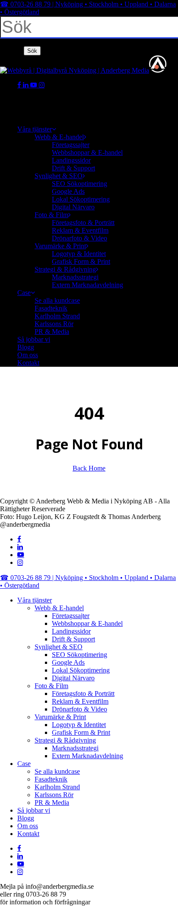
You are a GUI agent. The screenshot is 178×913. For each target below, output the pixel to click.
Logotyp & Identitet (79, 724)
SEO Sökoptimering (79, 654)
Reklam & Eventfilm (80, 701)
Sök (32, 51)
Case (24, 763)
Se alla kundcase (57, 771)
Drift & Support (73, 639)
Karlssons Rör (54, 794)
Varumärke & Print (60, 717)
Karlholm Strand (57, 787)
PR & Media (52, 802)
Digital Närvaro (73, 678)
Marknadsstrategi (75, 748)
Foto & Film (51, 685)
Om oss (27, 826)
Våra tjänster (34, 600)
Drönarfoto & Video (79, 709)
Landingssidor (71, 631)
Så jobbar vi (33, 810)
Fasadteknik (51, 779)
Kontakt (28, 833)
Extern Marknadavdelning (87, 755)
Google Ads (68, 662)
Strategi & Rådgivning (65, 740)
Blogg (25, 818)
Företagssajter (70, 615)
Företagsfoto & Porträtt (83, 693)
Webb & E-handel (59, 608)
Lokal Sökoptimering (81, 670)
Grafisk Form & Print (81, 732)
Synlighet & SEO (59, 646)
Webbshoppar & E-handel (87, 623)
